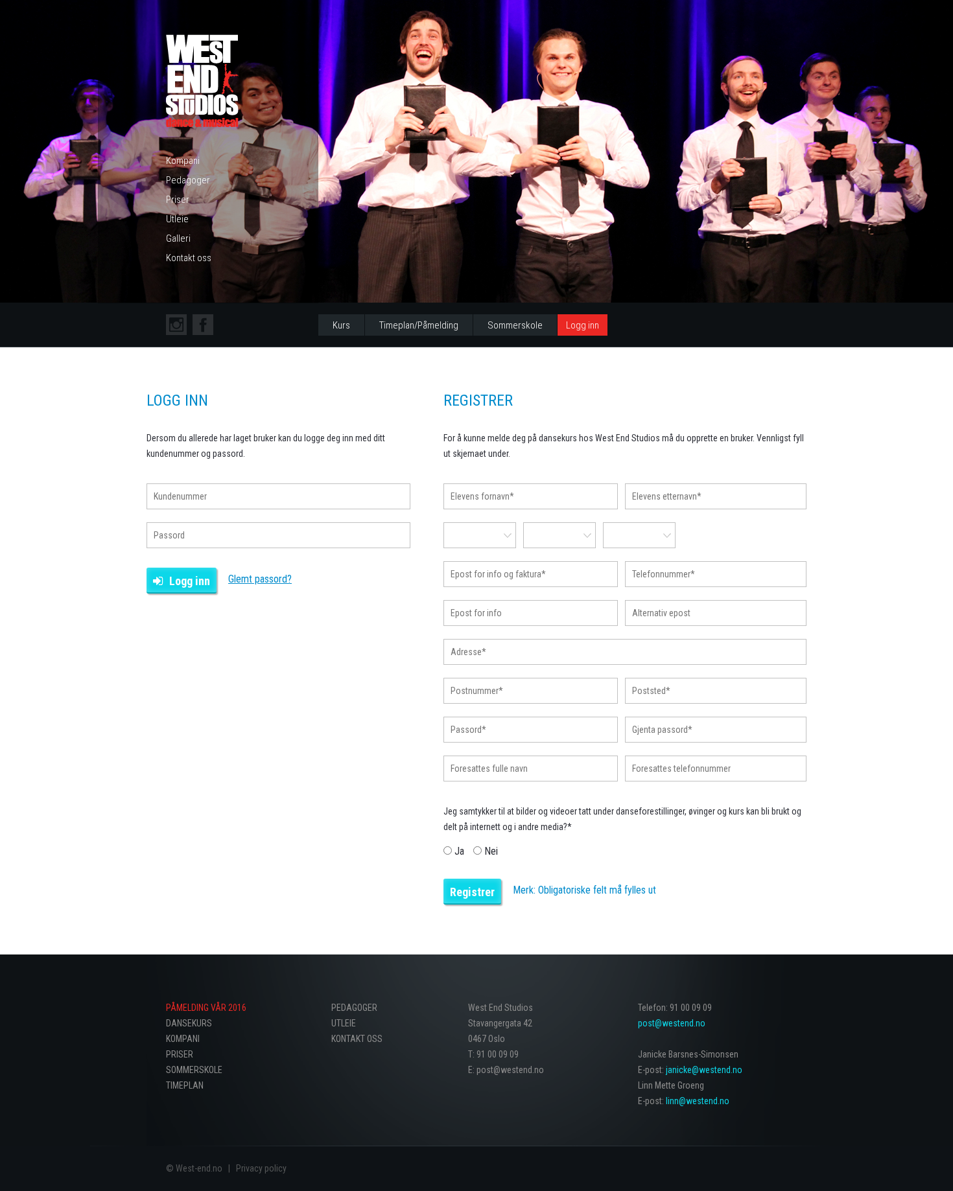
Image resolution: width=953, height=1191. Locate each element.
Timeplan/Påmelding (418, 325)
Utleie (177, 219)
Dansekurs (189, 1023)
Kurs (341, 325)
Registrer (472, 892)
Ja (459, 851)
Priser (177, 199)
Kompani (183, 161)
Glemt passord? (260, 579)
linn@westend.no (697, 1101)
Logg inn (582, 325)
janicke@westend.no (704, 1070)
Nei (490, 851)
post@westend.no (671, 1023)
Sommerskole (515, 325)
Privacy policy (261, 1168)
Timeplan (185, 1085)
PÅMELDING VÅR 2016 (206, 1007)
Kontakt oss (188, 258)
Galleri (178, 238)
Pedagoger (188, 180)
